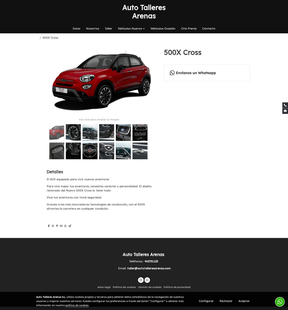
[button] (131, 28)
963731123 (151, 261)
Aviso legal (104, 287)
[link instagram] (141, 279)
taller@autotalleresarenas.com (149, 268)
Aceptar (244, 301)
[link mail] (285, 111)
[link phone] (285, 105)
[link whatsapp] (147, 279)
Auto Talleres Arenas (144, 11)
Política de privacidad (177, 287)
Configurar (206, 301)
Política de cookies (124, 287)
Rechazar (226, 301)
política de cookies (77, 305)
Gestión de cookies (150, 287)
